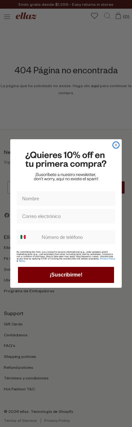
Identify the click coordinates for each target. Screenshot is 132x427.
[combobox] (27, 237)
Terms (22, 261)
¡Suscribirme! (66, 274)
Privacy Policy (107, 259)
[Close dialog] (116, 145)
